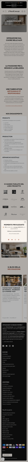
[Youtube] (12, 239)
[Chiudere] (25, 222)
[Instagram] (15, 239)
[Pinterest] (18, 239)
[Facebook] (8, 239)
